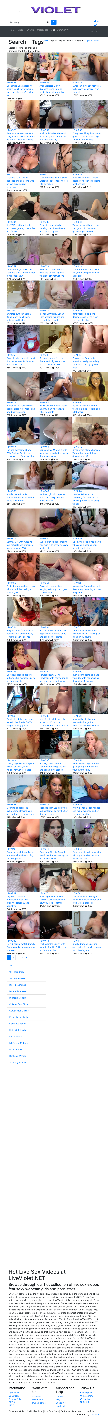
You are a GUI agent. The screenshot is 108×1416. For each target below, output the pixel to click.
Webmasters (38, 1399)
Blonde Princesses (18, 991)
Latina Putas (15, 1036)
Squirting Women (17, 1062)
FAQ (58, 1399)
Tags (52, 29)
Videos (21, 29)
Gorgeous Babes (17, 1023)
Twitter (86, 1399)
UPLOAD (94, 31)
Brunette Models (17, 997)
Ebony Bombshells (18, 1017)
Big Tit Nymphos (17, 984)
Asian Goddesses (17, 978)
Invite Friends (39, 1402)
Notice (59, 1396)
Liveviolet (94, 1414)
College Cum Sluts (18, 1004)
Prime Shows (15, 1049)
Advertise (37, 1396)
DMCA (12, 1402)
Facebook (86, 1392)
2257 (11, 1405)
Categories (42, 29)
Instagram (87, 1395)
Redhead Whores (17, 1056)
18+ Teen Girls (16, 972)
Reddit (86, 1402)
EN (98, 21)
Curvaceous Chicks (19, 1010)
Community (62, 29)
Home (13, 29)
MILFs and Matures (18, 1043)
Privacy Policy (16, 1399)
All (10, 965)
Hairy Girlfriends (17, 1030)
